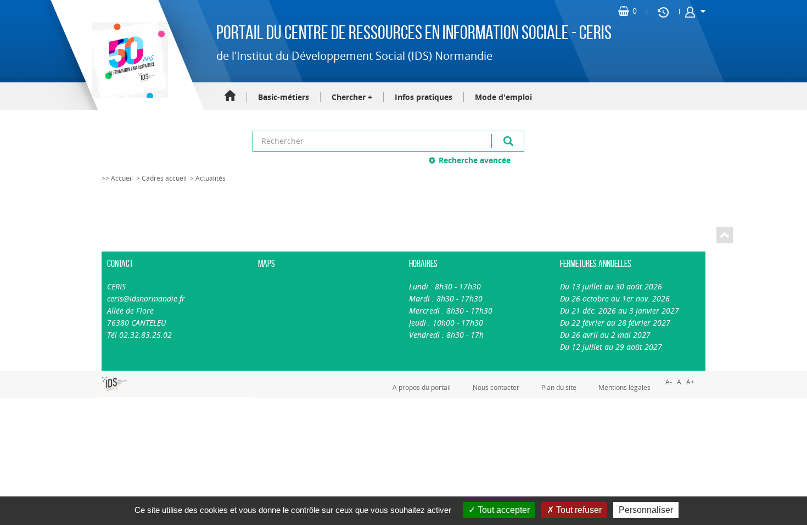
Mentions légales (624, 387)
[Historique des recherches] (663, 11)
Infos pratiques (423, 97)
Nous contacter (496, 387)
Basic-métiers (283, 97)
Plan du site (558, 387)
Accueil (230, 96)
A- (668, 382)
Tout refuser (578, 510)
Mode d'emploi (503, 97)
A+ (690, 382)
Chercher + (352, 97)
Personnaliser (646, 510)
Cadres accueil (164, 178)
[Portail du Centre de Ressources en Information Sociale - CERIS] (128, 60)
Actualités (210, 178)
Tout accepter (502, 510)
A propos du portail (422, 387)
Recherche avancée (475, 160)
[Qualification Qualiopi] (151, 377)
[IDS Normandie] (114, 384)
